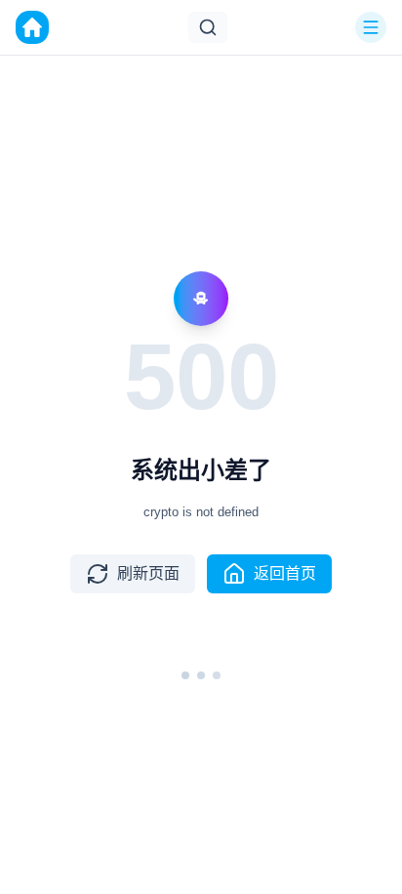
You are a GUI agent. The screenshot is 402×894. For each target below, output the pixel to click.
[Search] (207, 27)
